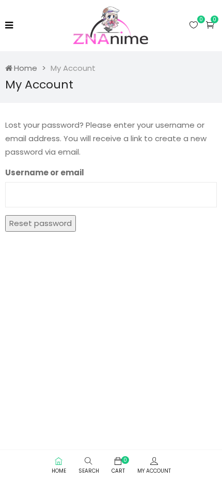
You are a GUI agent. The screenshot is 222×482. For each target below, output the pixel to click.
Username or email (44, 172)
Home (25, 68)
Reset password (40, 223)
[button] (210, 24)
